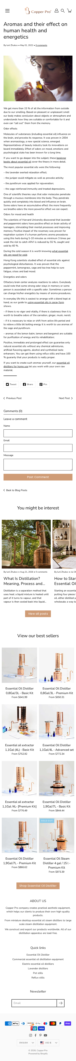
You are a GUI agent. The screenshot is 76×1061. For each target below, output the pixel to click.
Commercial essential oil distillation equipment (38, 959)
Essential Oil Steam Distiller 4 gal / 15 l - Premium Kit (56, 863)
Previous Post (14, 398)
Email (7, 440)
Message (8, 455)
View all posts (38, 614)
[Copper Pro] (38, 10)
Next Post (64, 398)
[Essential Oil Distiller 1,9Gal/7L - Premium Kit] (19, 835)
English (23, 1042)
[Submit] (61, 1003)
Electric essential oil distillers (38, 964)
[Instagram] (30, 1035)
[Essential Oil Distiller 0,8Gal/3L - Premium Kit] (56, 665)
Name (7, 425)
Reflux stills (38, 977)
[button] (63, 10)
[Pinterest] (40, 1035)
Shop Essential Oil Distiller (38, 886)
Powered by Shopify (38, 1053)
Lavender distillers (38, 968)
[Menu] (7, 10)
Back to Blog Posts (16, 490)
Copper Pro (42, 1050)
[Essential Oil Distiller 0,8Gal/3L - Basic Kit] (19, 665)
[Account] (56, 10)
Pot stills (38, 973)
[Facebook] (35, 1035)
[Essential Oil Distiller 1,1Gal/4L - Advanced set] (56, 721)
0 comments (41, 45)
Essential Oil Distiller (38, 954)
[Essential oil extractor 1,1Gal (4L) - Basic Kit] (19, 721)
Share (30, 384)
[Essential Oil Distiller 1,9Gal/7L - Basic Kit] (56, 778)
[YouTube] (45, 1035)
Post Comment (38, 477)
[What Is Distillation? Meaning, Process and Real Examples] (26, 544)
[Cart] (69, 10)
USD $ (48, 1042)
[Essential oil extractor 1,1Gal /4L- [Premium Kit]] (19, 778)
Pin (45, 384)
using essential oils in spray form (46, 302)
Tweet (13, 384)
